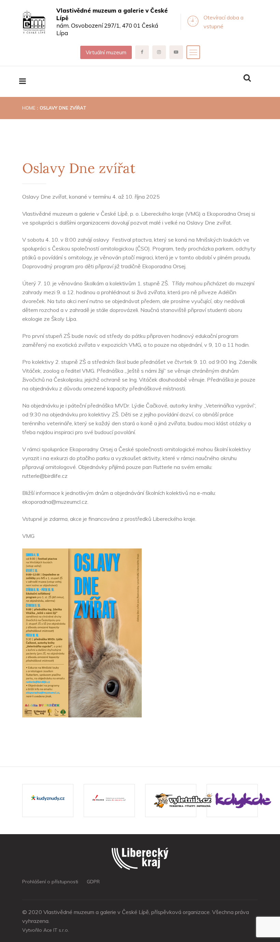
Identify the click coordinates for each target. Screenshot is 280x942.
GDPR (93, 882)
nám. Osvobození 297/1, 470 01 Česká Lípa (112, 22)
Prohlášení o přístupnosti (50, 882)
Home (28, 108)
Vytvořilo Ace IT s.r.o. (45, 930)
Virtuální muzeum (106, 52)
